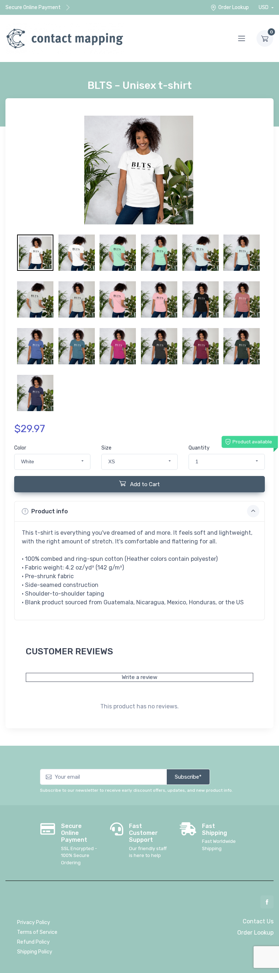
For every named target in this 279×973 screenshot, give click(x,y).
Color (20, 448)
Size (106, 448)
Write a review (139, 677)
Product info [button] (49, 511)
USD (264, 7)
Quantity (199, 448)
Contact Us (258, 921)
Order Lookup (233, 7)
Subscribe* (188, 777)
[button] (52, 462)
